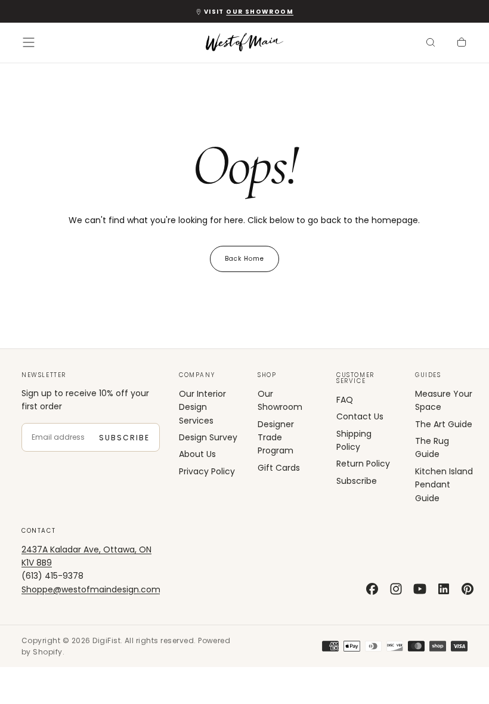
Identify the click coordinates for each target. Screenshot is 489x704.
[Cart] (462, 43)
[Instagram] (396, 589)
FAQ (344, 400)
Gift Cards (279, 468)
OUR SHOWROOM (259, 11)
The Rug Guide (432, 447)
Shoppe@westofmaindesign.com (90, 589)
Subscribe (124, 438)
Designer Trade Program (276, 437)
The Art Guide (443, 424)
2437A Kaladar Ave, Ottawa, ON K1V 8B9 (86, 556)
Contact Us (359, 416)
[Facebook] (372, 589)
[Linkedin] (444, 589)
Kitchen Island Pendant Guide (444, 484)
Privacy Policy (207, 471)
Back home (244, 258)
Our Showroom (280, 400)
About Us (197, 454)
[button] (28, 42)
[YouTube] (420, 589)
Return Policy (363, 464)
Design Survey (208, 437)
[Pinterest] (467, 589)
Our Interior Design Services (202, 407)
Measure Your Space (443, 400)
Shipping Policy (354, 440)
